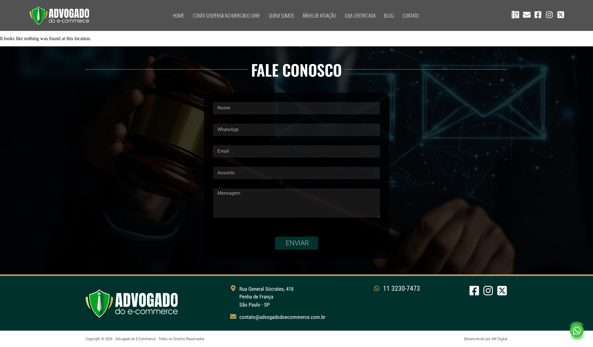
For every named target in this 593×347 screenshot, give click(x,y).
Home (178, 15)
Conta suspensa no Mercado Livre (226, 15)
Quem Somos (281, 15)
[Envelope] (527, 15)
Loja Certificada (360, 15)
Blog (388, 15)
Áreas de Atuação (319, 15)
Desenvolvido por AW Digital (485, 338)
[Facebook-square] (538, 15)
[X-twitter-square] (561, 15)
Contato (410, 15)
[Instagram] (549, 15)
